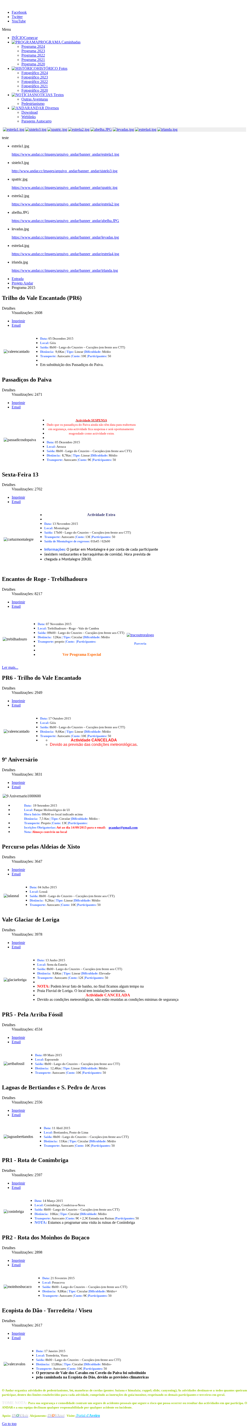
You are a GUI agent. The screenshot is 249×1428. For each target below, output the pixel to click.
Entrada (18, 279)
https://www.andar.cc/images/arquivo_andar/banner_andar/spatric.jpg (64, 187)
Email (16, 325)
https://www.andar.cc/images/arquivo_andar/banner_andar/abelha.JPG (65, 221)
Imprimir (18, 321)
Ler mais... (10, 667)
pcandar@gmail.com (123, 827)
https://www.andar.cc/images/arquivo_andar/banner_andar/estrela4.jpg (65, 254)
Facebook (19, 12)
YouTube (19, 21)
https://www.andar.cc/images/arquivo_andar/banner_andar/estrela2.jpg (65, 204)
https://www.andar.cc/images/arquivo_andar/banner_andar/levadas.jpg (65, 237)
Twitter (17, 17)
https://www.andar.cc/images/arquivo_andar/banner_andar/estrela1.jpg (65, 154)
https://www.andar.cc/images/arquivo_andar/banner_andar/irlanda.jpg (65, 270)
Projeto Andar (22, 283)
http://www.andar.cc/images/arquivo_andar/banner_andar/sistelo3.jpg (64, 171)
